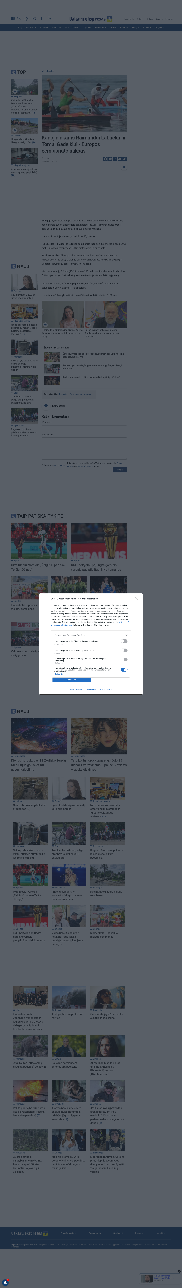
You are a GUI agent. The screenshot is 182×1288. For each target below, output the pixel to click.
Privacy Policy (106, 689)
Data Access (91, 689)
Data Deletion (76, 689)
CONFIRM (72, 680)
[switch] (124, 641)
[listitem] (91, 635)
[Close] (137, 598)
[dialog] (91, 644)
